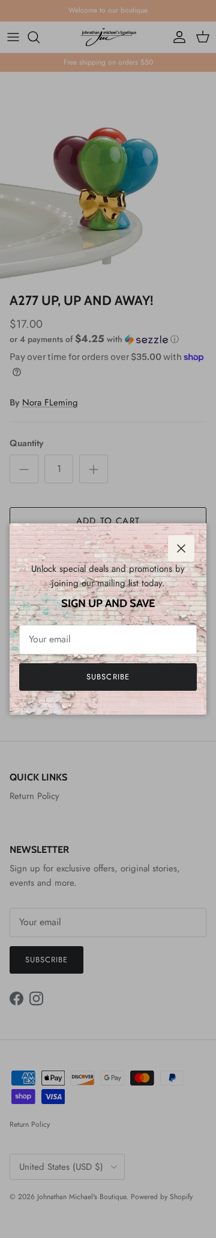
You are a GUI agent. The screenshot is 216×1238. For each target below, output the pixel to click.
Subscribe (107, 676)
